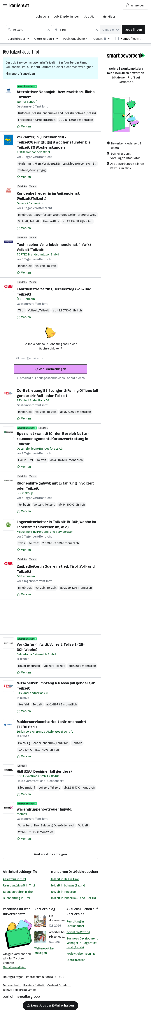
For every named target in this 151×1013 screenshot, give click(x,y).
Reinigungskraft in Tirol (19, 885)
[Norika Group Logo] (21, 997)
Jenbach (24, 504)
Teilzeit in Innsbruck (63, 891)
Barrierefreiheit (34, 985)
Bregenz (84, 214)
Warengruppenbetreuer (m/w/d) (44, 809)
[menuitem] (21, 39)
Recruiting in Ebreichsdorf (75, 924)
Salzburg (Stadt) (30, 743)
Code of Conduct (59, 985)
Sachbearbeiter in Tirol (18, 891)
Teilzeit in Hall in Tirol (64, 879)
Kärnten (62, 163)
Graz (93, 214)
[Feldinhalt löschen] (48, 29)
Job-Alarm (91, 16)
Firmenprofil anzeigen (20, 73)
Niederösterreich (80, 163)
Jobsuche (42, 16)
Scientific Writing (78, 932)
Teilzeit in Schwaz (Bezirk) (67, 885)
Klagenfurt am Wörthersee (51, 214)
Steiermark (26, 163)
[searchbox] (50, 358)
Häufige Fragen (13, 977)
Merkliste (109, 16)
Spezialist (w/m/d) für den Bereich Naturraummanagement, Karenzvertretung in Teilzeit (53, 438)
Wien (38, 163)
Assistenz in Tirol (14, 879)
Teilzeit (15, 52)
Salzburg (47, 825)
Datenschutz (12, 985)
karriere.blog (44, 909)
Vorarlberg (26, 825)
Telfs (21, 543)
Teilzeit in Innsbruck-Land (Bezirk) (73, 898)
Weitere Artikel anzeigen (44, 951)
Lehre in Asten (75, 960)
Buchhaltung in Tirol (16, 898)
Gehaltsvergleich (14, 967)
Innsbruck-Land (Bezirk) (58, 113)
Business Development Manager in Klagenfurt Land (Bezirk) (82, 943)
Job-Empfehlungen (67, 16)
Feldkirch (62, 743)
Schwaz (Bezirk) (85, 113)
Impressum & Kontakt (41, 977)
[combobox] (29, 29)
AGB (61, 977)
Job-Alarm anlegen (52, 369)
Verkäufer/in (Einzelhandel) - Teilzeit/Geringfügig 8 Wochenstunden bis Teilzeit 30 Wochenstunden (53, 142)
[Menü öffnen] (5, 5)
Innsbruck (25, 214)
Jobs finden (133, 29)
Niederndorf (26, 787)
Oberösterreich (64, 825)
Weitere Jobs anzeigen (50, 854)
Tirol (35, 52)
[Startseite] (20, 5)
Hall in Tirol (25, 460)
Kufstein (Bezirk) (30, 113)
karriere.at (75, 914)
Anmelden (138, 5)
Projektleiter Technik (80, 953)
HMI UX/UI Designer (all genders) (44, 771)
